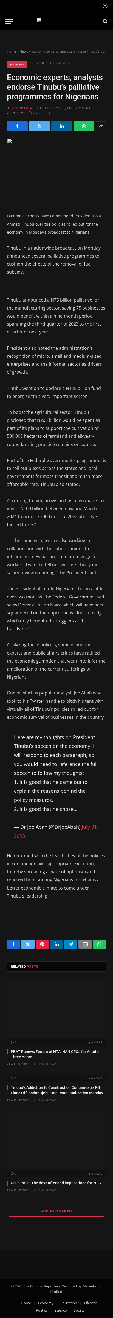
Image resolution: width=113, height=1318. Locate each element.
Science (61, 1310)
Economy (17, 64)
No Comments (81, 108)
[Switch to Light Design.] (104, 6)
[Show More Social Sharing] (101, 126)
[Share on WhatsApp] (84, 126)
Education (69, 1302)
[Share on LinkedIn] (61, 126)
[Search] (105, 21)
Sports (79, 1310)
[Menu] (9, 21)
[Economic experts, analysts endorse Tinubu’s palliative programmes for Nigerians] (56, 170)
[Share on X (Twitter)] (39, 126)
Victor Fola (22, 108)
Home (11, 51)
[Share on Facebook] (17, 126)
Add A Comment (56, 1210)
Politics (41, 1310)
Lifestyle (91, 1302)
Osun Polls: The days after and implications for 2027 (56, 1183)
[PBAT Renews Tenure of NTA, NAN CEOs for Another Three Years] (56, 1009)
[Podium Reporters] (56, 21)
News (23, 51)
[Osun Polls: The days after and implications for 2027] (56, 1140)
